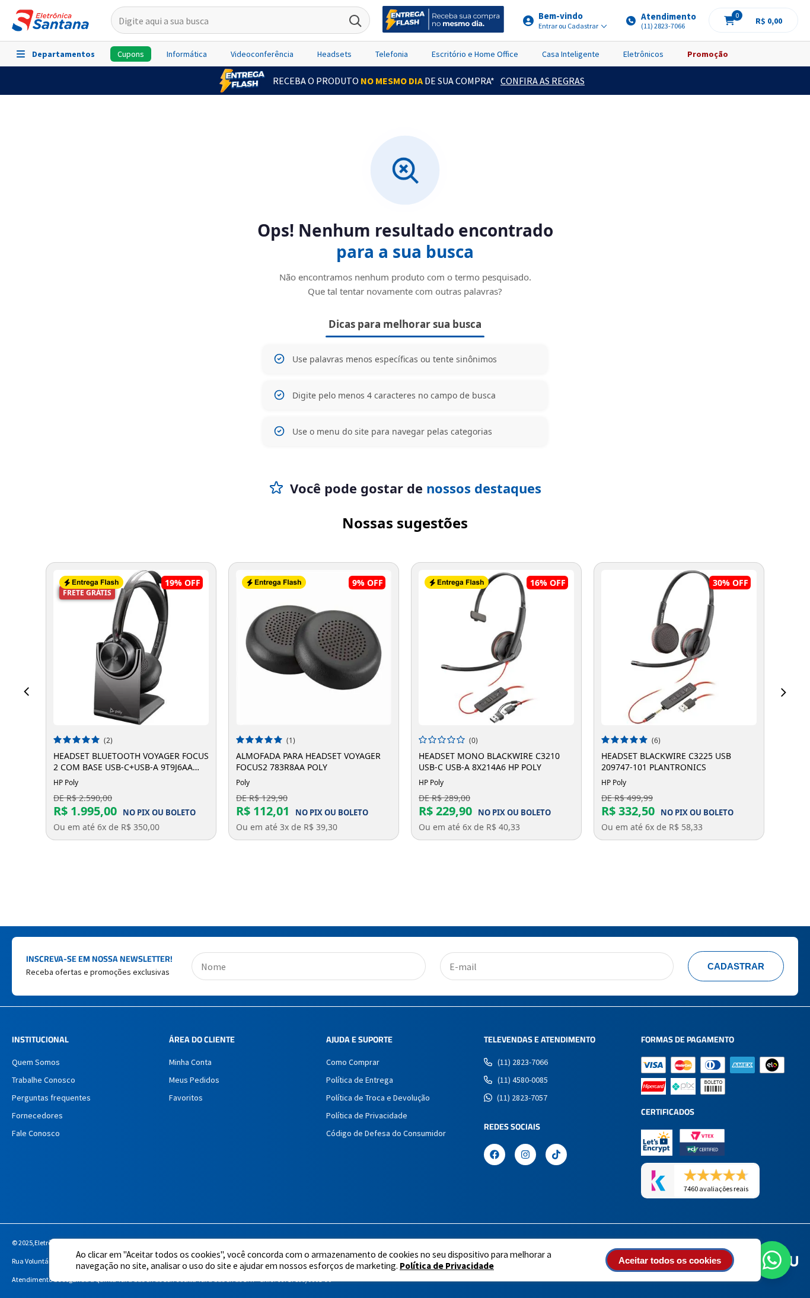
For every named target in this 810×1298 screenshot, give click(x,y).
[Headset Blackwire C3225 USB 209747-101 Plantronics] (679, 647)
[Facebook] (494, 1156)
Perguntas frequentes (51, 1097)
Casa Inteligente (570, 54)
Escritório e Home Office (475, 54)
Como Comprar (353, 1062)
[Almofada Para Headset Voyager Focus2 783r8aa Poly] (313, 647)
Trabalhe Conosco (43, 1079)
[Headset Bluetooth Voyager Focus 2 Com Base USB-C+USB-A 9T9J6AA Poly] (131, 647)
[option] (131, 701)
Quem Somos (36, 1062)
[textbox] (241, 20)
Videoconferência (262, 54)
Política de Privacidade (447, 1265)
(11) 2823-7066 (523, 1062)
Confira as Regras (542, 81)
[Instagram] (525, 1156)
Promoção (707, 54)
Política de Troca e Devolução (378, 1097)
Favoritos (186, 1097)
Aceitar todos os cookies (669, 1260)
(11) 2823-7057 (522, 1097)
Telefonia (391, 54)
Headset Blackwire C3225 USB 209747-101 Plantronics (666, 761)
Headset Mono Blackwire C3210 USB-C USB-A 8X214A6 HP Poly (489, 761)
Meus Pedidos (194, 1079)
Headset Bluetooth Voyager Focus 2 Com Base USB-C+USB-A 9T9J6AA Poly (131, 761)
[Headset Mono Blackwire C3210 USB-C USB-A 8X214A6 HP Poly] (496, 647)
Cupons (130, 54)
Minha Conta (190, 1062)
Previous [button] (26, 692)
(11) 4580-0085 (523, 1079)
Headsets (334, 54)
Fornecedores (37, 1115)
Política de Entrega (359, 1079)
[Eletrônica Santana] (50, 20)
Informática (187, 54)
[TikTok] (556, 1156)
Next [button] (783, 692)
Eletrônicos (643, 54)
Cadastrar (735, 966)
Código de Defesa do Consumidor (386, 1133)
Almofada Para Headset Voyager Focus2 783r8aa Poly (308, 761)
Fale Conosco (36, 1133)
